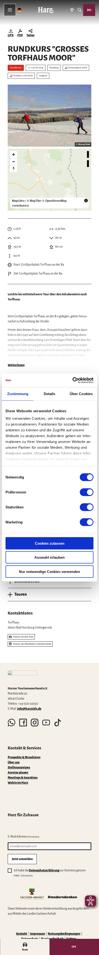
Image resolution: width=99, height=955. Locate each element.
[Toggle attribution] (86, 200)
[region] (49, 180)
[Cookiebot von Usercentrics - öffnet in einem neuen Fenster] (72, 380)
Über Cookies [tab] (81, 393)
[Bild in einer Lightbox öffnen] (22, 677)
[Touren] (72, 10)
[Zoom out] (13, 161)
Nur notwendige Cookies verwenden (49, 571)
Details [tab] (50, 393)
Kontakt (21, 933)
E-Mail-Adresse (23, 836)
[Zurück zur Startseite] (45, 10)
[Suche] (79, 10)
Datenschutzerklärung (44, 870)
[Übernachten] (89, 10)
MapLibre (18, 200)
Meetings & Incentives (22, 777)
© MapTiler (34, 200)
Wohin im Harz (18, 782)
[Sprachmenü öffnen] (19, 10)
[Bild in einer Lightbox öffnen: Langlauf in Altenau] (49, 116)
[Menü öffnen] (10, 10)
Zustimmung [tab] (18, 393)
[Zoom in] (13, 154)
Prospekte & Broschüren (24, 757)
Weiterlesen (16, 365)
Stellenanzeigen (19, 767)
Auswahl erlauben (49, 557)
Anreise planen (18, 772)
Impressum (37, 933)
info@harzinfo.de (29, 708)
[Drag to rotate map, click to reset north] (13, 168)
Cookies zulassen (49, 543)
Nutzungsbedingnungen (64, 933)
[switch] (86, 492)
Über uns (13, 762)
